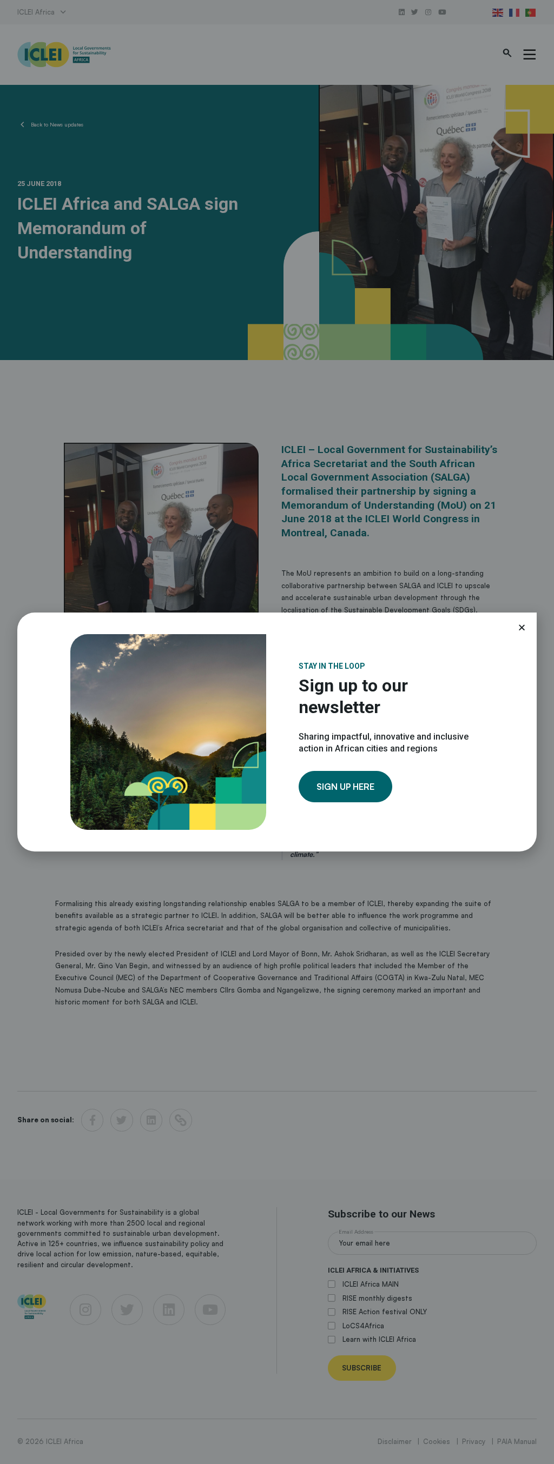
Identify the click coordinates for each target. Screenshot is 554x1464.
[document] (277, 732)
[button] (522, 627)
